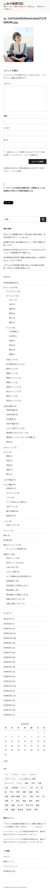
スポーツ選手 (11, 572)
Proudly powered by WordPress (15, 887)
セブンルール (11, 493)
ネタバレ (33, 774)
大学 (31, 788)
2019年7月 (7, 710)
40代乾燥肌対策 (9, 283)
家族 (31, 792)
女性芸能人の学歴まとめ (15, 585)
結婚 (13, 805)
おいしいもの (8, 287)
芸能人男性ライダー (14, 604)
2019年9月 (7, 700)
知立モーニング (12, 391)
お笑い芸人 (10, 567)
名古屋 (11, 336)
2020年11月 (7, 633)
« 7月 (5, 761)
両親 (26, 783)
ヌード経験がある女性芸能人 (17, 576)
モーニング (10, 296)
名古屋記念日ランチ (14, 364)
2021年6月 (7, 624)
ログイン (6, 857)
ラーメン (6, 531)
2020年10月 (8, 638)
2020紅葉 (9, 419)
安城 (11, 309)
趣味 (38, 805)
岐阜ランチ (10, 369)
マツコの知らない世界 (15, 502)
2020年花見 (10, 415)
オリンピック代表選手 (15, 549)
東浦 (11, 313)
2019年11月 (7, 691)
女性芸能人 (10, 581)
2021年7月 (7, 619)
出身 (6, 788)
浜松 (11, 345)
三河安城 (12, 331)
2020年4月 (7, 667)
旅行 (5, 535)
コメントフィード (10, 866)
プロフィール (10, 779)
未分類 (6, 540)
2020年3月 (7, 672)
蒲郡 (8, 470)
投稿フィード (8, 861)
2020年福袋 (10, 410)
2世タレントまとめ (13, 563)
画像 (24, 801)
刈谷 (11, 304)
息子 (25, 796)
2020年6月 (7, 657)
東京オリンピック (10, 545)
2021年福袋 (10, 424)
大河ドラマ (10, 507)
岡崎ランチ (10, 382)
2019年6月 (7, 715)
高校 (36, 810)
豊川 (11, 318)
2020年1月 (7, 681)
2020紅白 (9, 488)
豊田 (11, 322)
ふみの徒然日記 (13, 3)
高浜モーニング (12, 401)
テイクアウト (11, 291)
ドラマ (9, 497)
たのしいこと (8, 447)
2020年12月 (8, 629)
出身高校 (14, 788)
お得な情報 (7, 406)
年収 (37, 792)
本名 (38, 796)
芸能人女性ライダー (14, 599)
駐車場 (20, 810)
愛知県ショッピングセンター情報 (19, 437)
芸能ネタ (6, 554)
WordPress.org (9, 871)
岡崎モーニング (12, 378)
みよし (11, 300)
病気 (31, 801)
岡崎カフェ (10, 373)
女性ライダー (11, 525)
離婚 (13, 810)
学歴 (18, 792)
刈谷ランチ (10, 360)
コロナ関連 (7, 480)
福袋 (37, 801)
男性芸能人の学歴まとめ (15, 595)
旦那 (31, 796)
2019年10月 (8, 696)
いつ (6, 774)
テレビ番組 (7, 485)
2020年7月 (7, 653)
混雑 (6, 801)
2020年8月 (7, 648)
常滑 (8, 461)
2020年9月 (7, 643)
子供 (11, 792)
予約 (33, 783)
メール (6, 128)
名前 (5, 116)
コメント (6, 83)
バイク (6, 521)
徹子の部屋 (10, 511)
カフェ (6, 452)
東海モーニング (12, 387)
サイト (6, 140)
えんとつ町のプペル (14, 428)
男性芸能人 (10, 590)
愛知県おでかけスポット (15, 433)
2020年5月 (7, 662)
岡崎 (8, 456)
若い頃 (20, 805)
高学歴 (28, 810)
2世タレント (11, 558)
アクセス (14, 774)
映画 (8, 442)
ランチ (9, 328)
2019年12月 (8, 686)
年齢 (6, 796)
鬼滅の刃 (9, 516)
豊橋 (11, 354)
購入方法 (29, 805)
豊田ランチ (10, 396)
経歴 (6, 805)
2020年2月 (7, 676)
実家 (24, 792)
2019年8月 (7, 705)
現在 (18, 801)
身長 (6, 810)
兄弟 (39, 783)
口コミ (24, 788)
